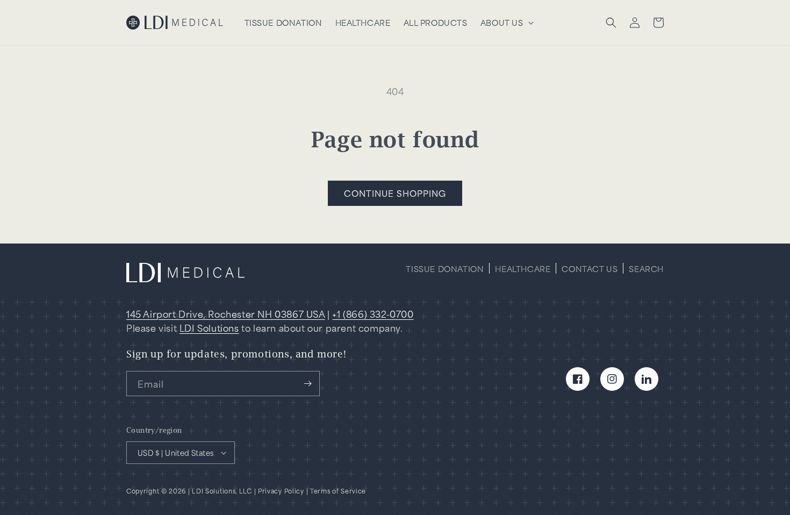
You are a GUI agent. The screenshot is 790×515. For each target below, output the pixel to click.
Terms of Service (338, 491)
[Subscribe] (307, 383)
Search (646, 269)
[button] (506, 22)
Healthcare (522, 269)
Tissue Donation (445, 269)
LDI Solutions (209, 327)
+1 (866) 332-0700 (372, 313)
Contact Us (589, 269)
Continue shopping (395, 192)
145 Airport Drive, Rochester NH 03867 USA (225, 313)
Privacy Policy (281, 491)
